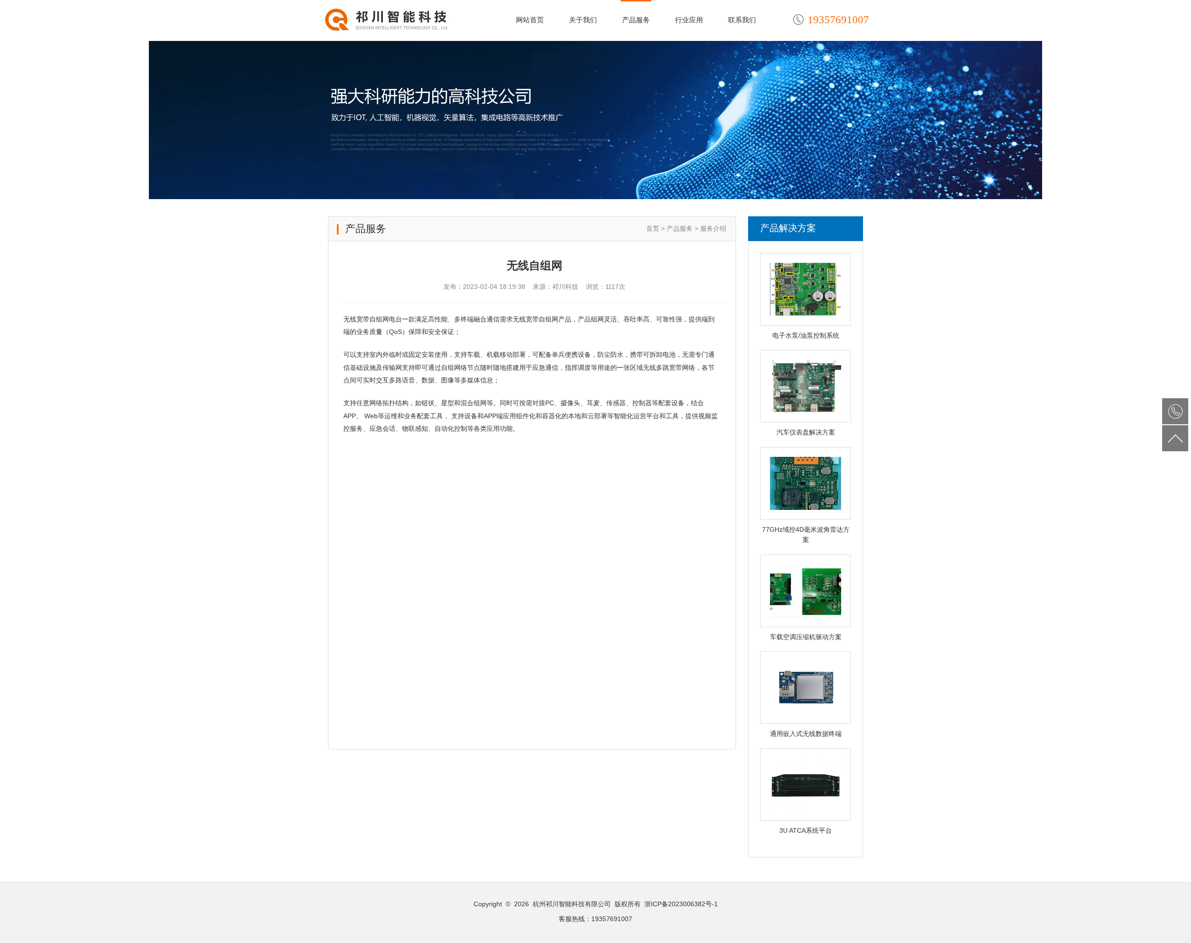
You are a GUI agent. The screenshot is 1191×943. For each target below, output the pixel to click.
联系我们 (742, 20)
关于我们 (583, 20)
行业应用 (689, 20)
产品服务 (636, 20)
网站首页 (530, 20)
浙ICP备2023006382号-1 (681, 904)
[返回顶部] (1175, 438)
